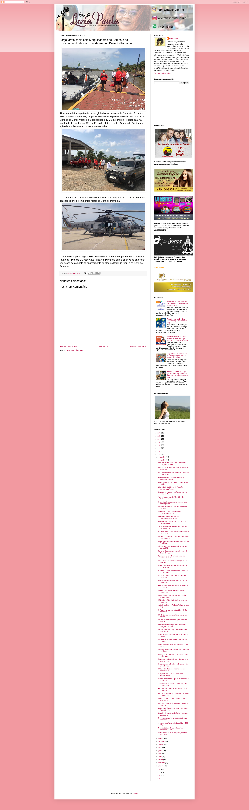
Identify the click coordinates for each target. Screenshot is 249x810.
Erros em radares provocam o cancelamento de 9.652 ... (168, 517)
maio (160, 754)
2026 (159, 433)
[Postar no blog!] (92, 273)
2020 (159, 451)
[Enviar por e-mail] (89, 273)
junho (160, 751)
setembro (161, 741)
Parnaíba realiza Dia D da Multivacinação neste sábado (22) (177, 321)
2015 (159, 779)
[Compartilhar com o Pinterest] (99, 273)
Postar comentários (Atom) (75, 350)
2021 (159, 448)
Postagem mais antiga (138, 346)
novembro (162, 460)
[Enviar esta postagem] (85, 273)
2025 (159, 436)
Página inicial (103, 346)
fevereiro (161, 763)
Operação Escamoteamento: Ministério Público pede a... (172, 557)
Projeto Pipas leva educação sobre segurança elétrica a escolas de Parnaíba (177, 356)
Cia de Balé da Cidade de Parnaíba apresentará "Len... (170, 488)
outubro (161, 738)
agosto (161, 745)
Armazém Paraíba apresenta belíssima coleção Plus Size (172, 463)
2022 (159, 445)
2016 (159, 776)
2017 (159, 773)
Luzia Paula (173, 38)
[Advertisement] (173, 104)
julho (160, 748)
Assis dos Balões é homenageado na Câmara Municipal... (171, 478)
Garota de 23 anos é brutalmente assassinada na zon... (169, 512)
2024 (159, 439)
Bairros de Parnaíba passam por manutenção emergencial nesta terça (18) (177, 303)
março (160, 760)
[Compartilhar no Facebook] (96, 273)
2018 (159, 770)
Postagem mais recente (68, 346)
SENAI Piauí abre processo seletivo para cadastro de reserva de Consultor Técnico (177, 338)
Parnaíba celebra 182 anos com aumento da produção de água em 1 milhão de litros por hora (177, 374)
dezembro (162, 457)
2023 (159, 442)
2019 (159, 454)
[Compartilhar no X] (94, 273)
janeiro (161, 766)
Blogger (135, 793)
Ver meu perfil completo (162, 73)
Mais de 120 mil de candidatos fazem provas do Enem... (171, 729)
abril (160, 757)
